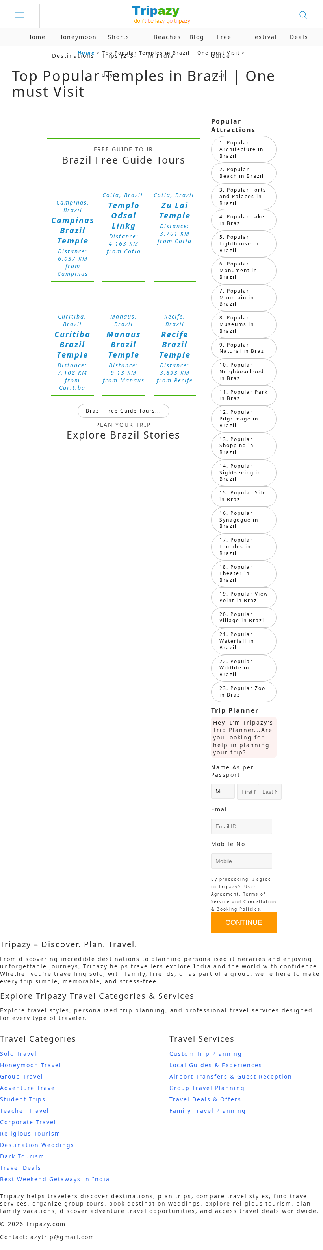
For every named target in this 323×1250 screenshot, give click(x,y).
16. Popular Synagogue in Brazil (238, 520)
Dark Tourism (22, 1156)
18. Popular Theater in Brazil (236, 574)
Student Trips (23, 1099)
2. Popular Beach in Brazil (241, 172)
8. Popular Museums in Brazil (236, 324)
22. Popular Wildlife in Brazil (236, 668)
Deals (299, 37)
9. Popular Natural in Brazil (243, 348)
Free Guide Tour (221, 55)
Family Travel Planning (207, 1110)
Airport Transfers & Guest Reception (230, 1076)
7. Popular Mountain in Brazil (236, 298)
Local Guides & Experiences (215, 1065)
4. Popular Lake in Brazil (242, 220)
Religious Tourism (30, 1133)
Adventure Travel (29, 1087)
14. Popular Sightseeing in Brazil (240, 473)
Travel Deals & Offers (205, 1099)
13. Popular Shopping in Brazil (236, 446)
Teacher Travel (24, 1110)
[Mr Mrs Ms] (223, 791)
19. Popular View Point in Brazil (243, 597)
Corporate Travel (28, 1122)
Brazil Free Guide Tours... (123, 410)
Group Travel (21, 1076)
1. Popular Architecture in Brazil (241, 149)
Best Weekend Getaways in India (55, 1179)
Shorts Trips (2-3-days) (119, 55)
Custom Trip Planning (205, 1053)
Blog (196, 37)
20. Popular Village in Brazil (242, 617)
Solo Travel (18, 1053)
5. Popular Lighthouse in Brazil (239, 244)
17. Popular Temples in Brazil (236, 547)
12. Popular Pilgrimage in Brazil (238, 419)
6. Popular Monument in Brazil (238, 270)
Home (36, 37)
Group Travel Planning (207, 1087)
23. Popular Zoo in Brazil (242, 691)
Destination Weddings (37, 1145)
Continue (243, 922)
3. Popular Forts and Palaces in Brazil (242, 196)
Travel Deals (20, 1167)
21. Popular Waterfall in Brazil (236, 641)
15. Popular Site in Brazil (242, 496)
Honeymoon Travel (30, 1065)
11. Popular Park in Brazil (243, 395)
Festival (264, 37)
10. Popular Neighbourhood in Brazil (241, 371)
